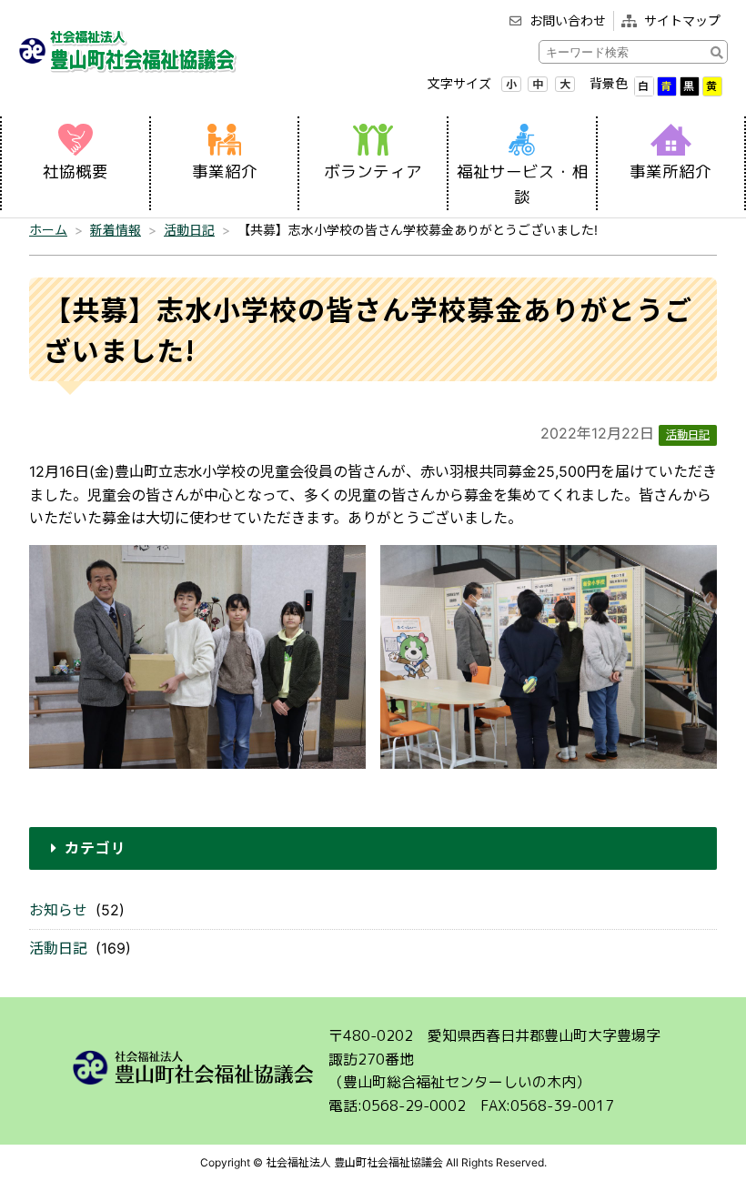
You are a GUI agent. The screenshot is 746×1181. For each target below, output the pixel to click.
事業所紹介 (670, 171)
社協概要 (75, 171)
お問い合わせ (567, 20)
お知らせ (58, 910)
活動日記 (58, 948)
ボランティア (373, 171)
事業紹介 (224, 171)
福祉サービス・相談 (522, 184)
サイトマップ (682, 20)
